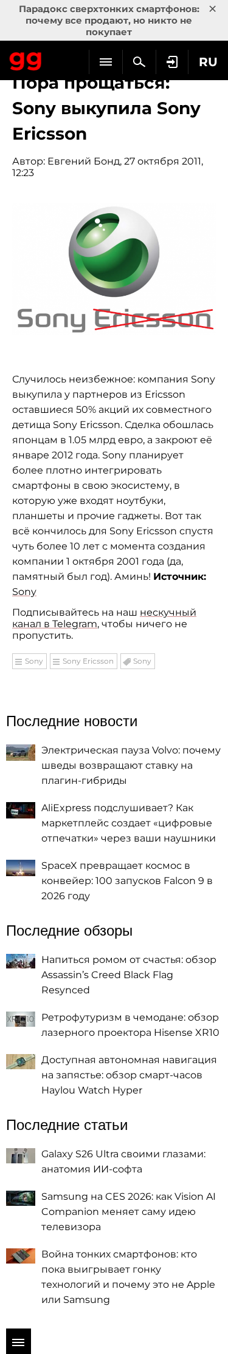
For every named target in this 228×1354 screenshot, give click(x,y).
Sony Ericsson (88, 660)
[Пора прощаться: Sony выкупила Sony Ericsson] (114, 269)
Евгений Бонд (83, 161)
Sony (24, 591)
